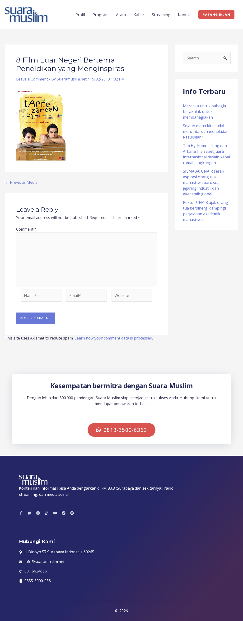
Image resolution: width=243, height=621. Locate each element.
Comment (26, 229)
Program (100, 14)
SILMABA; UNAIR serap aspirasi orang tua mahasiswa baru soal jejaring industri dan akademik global (203, 183)
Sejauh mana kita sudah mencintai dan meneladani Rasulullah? (206, 131)
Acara (121, 14)
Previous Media (21, 182)
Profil (80, 14)
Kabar (139, 14)
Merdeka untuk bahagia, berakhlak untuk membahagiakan (205, 111)
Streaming (161, 14)
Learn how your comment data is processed (113, 338)
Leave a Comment (32, 79)
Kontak (184, 14)
